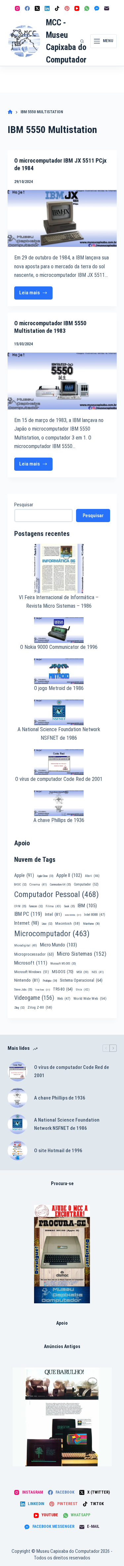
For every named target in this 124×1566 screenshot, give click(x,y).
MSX (82, 972)
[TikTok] (57, 8)
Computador (86, 884)
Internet (26, 923)
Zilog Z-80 (39, 1007)
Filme (53, 906)
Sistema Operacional (81, 980)
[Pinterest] (66, 8)
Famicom (36, 906)
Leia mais (36, 294)
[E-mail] (106, 8)
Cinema (38, 884)
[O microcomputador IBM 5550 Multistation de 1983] (62, 381)
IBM (87, 906)
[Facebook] (27, 8)
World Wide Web (89, 998)
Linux (47, 923)
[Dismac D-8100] (62, 1254)
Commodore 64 (60, 884)
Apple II (69, 875)
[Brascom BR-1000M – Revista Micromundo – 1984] (62, 1416)
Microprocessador (34, 954)
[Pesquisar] (82, 41)
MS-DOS (62, 971)
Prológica (50, 980)
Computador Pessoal (56, 894)
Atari (92, 876)
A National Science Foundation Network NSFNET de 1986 (67, 1124)
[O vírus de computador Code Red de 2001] (17, 1071)
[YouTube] (76, 8)
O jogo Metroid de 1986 (59, 688)
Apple (24, 875)
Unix (83, 989)
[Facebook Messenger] (96, 8)
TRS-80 (63, 989)
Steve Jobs (23, 989)
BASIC (20, 884)
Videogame (34, 998)
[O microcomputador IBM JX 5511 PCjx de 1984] (62, 218)
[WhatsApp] (86, 8)
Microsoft (30, 963)
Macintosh (67, 923)
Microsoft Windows (31, 972)
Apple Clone (45, 876)
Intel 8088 (94, 915)
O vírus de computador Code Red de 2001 (59, 779)
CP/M (20, 906)
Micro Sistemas (81, 953)
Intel (53, 914)
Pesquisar (23, 505)
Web (63, 998)
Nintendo (27, 980)
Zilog (19, 1007)
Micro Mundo (58, 945)
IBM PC (28, 914)
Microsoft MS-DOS (63, 963)
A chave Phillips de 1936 (58, 820)
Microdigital (25, 945)
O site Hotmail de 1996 (58, 1151)
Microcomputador (52, 933)
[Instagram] (17, 8)
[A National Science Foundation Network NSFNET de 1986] (17, 1124)
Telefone (42, 989)
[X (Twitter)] (37, 8)
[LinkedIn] (47, 8)
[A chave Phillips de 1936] (17, 1098)
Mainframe (91, 923)
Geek (69, 906)
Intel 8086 (73, 915)
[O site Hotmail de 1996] (17, 1150)
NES (98, 972)
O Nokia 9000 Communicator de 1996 (59, 647)
